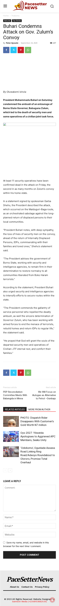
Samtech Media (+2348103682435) (29, 601)
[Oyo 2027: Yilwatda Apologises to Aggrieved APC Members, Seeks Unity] (11, 436)
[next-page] (10, 470)
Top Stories (17, 21)
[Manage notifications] (52, 599)
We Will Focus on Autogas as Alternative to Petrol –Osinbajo (44, 395)
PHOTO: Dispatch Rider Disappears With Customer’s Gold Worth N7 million (37, 421)
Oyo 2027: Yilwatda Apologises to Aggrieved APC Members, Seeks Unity (37, 436)
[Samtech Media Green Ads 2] (29, 149)
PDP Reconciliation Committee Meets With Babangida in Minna (15, 395)
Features (15, 15)
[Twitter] (13, 50)
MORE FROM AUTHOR (39, 409)
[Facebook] (6, 50)
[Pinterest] (21, 50)
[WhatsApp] (28, 50)
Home (6, 15)
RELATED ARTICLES (15, 409)
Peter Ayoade (12, 43)
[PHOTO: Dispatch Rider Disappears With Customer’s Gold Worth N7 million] (11, 421)
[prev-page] (5, 470)
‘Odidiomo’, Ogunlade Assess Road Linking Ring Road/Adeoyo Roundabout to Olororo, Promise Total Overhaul (37, 455)
